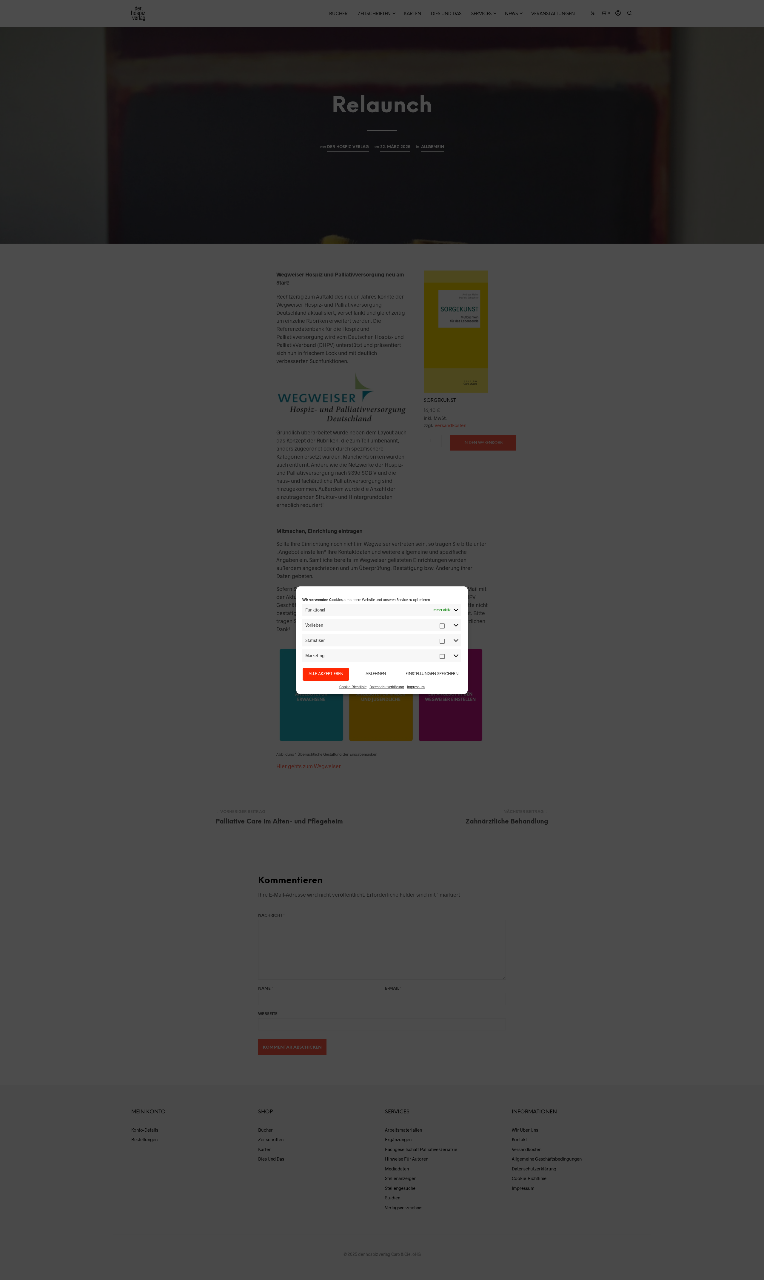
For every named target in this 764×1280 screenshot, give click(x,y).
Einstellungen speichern (432, 674)
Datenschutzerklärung (386, 687)
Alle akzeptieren (326, 674)
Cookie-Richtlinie (352, 687)
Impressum (416, 687)
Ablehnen (376, 674)
